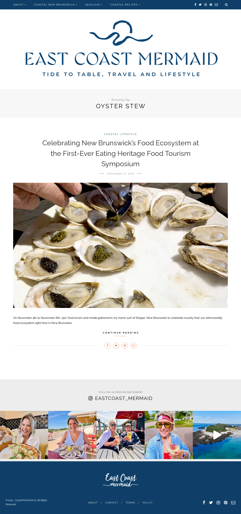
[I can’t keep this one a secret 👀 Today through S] (24, 435)
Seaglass (92, 4)
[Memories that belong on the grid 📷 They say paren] (120, 435)
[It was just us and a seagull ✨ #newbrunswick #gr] (217, 435)
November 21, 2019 (120, 173)
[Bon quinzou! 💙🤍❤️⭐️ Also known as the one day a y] (169, 435)
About (18, 4)
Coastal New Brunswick (54, 4)
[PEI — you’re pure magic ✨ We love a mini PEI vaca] (72, 435)
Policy (148, 502)
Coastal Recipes (124, 4)
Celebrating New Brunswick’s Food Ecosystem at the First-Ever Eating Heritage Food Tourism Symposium (120, 153)
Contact (111, 502)
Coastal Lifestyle (120, 134)
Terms (130, 502)
